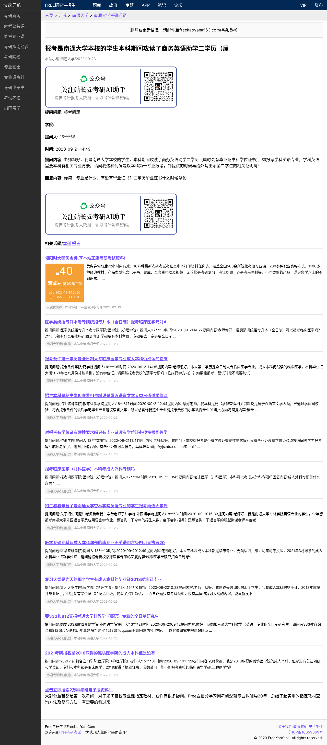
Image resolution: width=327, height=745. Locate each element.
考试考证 (12, 97)
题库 (97, 5)
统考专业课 (14, 36)
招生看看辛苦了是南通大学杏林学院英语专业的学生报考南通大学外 (106, 505)
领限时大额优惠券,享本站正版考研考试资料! (85, 258)
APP (146, 5)
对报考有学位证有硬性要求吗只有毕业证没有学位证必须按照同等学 (106, 432)
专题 (129, 5)
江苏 (63, 15)
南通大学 (80, 15)
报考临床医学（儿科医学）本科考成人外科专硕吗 (90, 468)
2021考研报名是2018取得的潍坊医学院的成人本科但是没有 (100, 653)
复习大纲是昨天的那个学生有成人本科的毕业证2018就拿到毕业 (103, 579)
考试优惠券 (54, 307)
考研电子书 (14, 87)
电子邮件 (316, 726)
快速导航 (12, 5)
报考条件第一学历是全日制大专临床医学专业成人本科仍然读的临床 (106, 358)
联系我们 (300, 726)
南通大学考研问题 (110, 15)
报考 (76, 243)
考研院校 (12, 56)
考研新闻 (12, 15)
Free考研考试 (70, 732)
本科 (67, 243)
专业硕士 (12, 67)
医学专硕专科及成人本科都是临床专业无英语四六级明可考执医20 (105, 542)
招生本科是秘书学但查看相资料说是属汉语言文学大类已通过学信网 (106, 395)
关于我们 (285, 726)
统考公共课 (14, 26)
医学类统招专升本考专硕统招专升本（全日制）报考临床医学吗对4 (105, 321)
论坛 (178, 5)
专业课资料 (14, 77)
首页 (49, 15)
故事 (113, 5)
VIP (303, 5)
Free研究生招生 (60, 5)
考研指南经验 (16, 46)
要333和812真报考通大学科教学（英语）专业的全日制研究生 (102, 616)
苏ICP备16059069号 (305, 732)
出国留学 (12, 108)
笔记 (162, 5)
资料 (319, 5)
